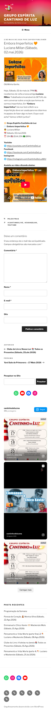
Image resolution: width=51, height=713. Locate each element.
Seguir (42, 409)
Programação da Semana (15, 611)
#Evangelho (31, 223)
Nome (7, 287)
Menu (26, 30)
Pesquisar (41, 381)
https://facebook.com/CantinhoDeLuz (24, 152)
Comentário (10, 250)
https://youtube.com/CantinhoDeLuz (24, 146)
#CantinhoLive (15, 223)
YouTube (12, 225)
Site (6, 314)
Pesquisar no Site (12, 376)
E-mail (7, 300)
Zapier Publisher (37, 40)
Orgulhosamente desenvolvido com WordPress (24, 706)
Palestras (13, 219)
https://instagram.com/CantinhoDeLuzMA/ (26, 159)
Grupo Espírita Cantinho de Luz (20, 17)
